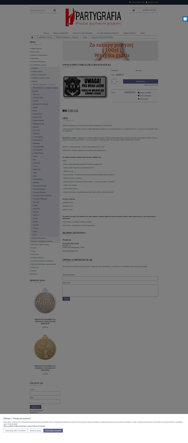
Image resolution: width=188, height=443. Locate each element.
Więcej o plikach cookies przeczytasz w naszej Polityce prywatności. (24, 426)
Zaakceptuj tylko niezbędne (15, 431)
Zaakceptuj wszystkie (53, 431)
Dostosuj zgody (35, 431)
